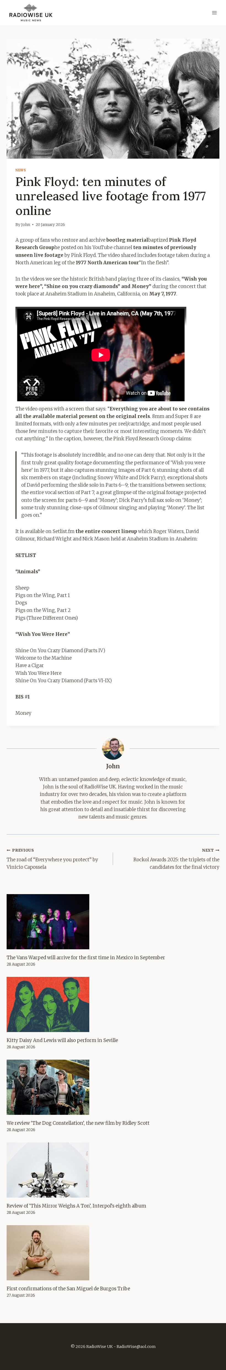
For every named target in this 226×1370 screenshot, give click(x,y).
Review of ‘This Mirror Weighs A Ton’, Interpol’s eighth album (76, 1206)
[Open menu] (214, 13)
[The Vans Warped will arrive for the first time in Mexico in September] (113, 921)
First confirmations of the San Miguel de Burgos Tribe (68, 1289)
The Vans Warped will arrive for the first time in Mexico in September (86, 958)
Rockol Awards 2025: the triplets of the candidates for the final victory (176, 859)
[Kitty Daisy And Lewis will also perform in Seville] (113, 1004)
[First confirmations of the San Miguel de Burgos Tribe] (113, 1252)
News (20, 170)
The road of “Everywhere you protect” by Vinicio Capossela (52, 859)
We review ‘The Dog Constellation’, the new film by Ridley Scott (78, 1123)
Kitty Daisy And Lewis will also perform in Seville (62, 1040)
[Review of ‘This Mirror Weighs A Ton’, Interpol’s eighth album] (113, 1170)
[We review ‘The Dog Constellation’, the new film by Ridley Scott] (113, 1087)
